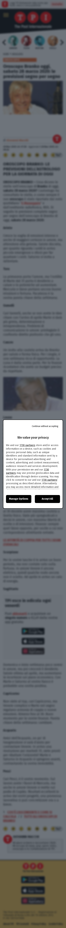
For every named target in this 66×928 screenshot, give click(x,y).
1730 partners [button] (27, 445)
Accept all (47, 498)
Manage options (18, 498)
